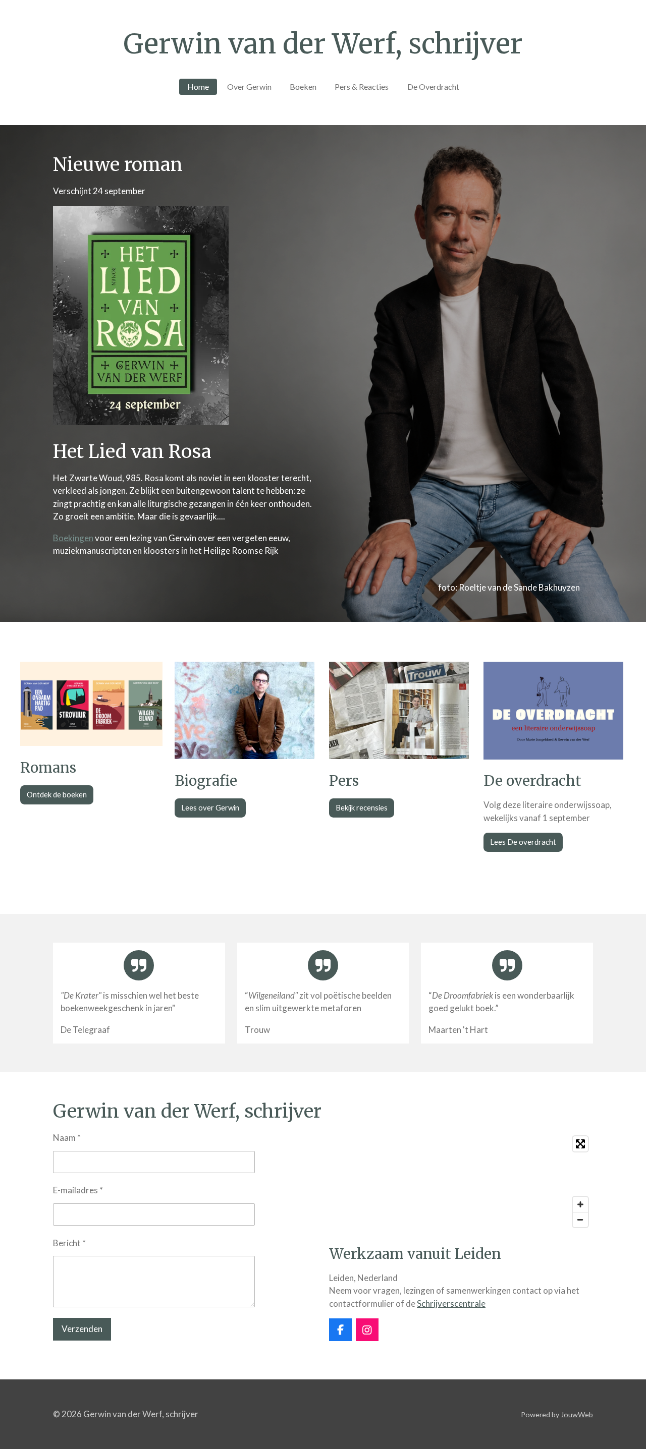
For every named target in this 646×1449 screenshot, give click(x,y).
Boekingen (73, 538)
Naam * (67, 1137)
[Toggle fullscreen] (580, 1143)
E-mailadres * (78, 1190)
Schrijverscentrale (451, 1303)
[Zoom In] (580, 1204)
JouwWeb (577, 1414)
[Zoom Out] (580, 1219)
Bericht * (69, 1243)
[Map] (461, 1181)
